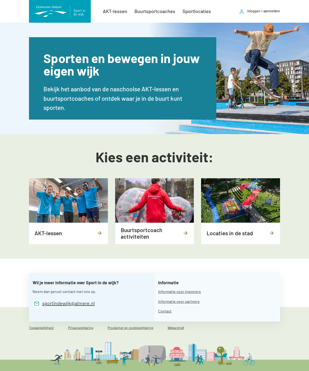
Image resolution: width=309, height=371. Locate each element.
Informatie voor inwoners (179, 291)
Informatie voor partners (179, 301)
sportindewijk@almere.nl (68, 303)
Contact (165, 311)
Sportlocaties (197, 11)
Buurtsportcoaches (154, 11)
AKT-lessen (115, 11)
